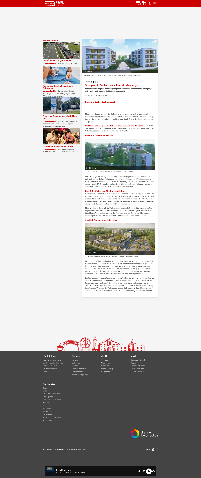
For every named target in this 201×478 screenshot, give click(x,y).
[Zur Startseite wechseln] (50, 4)
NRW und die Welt (50, 366)
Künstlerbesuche (137, 369)
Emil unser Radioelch (51, 394)
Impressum (47, 420)
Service (76, 356)
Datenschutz (48, 414)
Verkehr (75, 360)
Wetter (75, 366)
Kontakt (46, 403)
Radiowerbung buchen (52, 400)
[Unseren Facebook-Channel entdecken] (152, 449)
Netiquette (47, 408)
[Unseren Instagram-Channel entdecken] (156, 449)
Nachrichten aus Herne (52, 360)
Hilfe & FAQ (47, 411)
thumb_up (153, 471)
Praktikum (47, 406)
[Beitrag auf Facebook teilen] (92, 82)
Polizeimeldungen (50, 369)
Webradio (105, 366)
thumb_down (144, 471)
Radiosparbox (48, 397)
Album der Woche (138, 366)
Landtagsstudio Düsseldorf (53, 363)
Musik (134, 356)
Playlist (133, 363)
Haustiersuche (78, 372)
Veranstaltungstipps (80, 375)
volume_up (139, 471)
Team (45, 388)
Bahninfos (76, 363)
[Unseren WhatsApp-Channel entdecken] (148, 449)
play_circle (149, 471)
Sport (45, 372)
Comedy (104, 360)
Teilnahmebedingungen (52, 417)
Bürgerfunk (105, 372)
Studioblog (105, 363)
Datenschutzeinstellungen (76, 449)
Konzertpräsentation (138, 372)
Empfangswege (107, 369)
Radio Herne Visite (79, 369)
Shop (45, 391)
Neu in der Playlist (138, 360)
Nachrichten (49, 356)
